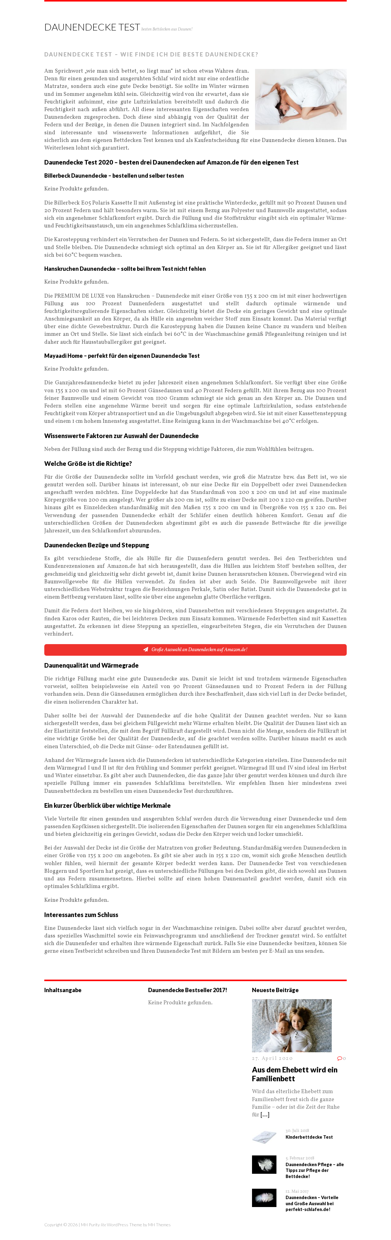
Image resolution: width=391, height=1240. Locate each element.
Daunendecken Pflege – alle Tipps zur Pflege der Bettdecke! (315, 1170)
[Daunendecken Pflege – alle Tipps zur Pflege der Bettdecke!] (264, 1170)
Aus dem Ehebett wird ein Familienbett (295, 1074)
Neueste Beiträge (275, 990)
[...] (265, 1115)
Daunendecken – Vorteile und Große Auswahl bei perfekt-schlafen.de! (312, 1203)
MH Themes (159, 1224)
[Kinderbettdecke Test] (264, 1142)
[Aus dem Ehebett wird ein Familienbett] (292, 1049)
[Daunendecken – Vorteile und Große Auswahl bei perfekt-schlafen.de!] (264, 1203)
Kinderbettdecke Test (309, 1137)
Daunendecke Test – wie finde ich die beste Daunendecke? (151, 54)
